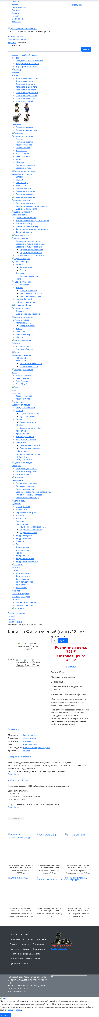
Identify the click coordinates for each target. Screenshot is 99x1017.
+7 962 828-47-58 (15, 36)
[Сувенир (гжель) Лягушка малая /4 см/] (78, 891)
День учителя (29, 738)
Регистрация (20, 39)
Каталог (15, 4)
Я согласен (5, 1015)
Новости (16, 16)
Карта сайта (39, 949)
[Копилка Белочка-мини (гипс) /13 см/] (49, 891)
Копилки (27, 741)
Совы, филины (30, 744)
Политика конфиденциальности (25, 953)
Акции (30, 939)
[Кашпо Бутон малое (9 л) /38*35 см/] (21, 848)
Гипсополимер (30, 735)
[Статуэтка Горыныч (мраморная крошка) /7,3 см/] (78, 848)
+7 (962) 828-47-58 (59, 948)
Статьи (26, 949)
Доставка (16, 10)
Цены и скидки (19, 7)
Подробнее (13, 774)
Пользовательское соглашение (25, 958)
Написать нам (75, 4)
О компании (17, 18)
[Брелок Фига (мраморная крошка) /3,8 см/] (49, 848)
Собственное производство (36, 747)
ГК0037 (26, 750)
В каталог (71, 666)
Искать (86, 49)
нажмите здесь (14, 1010)
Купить (63, 640)
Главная (15, 1)
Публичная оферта (19, 963)
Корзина (12, 42)
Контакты (16, 21)
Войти (11, 39)
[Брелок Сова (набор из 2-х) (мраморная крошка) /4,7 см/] (21, 891)
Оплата (15, 13)
